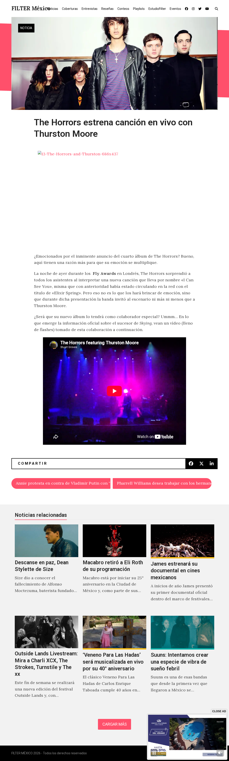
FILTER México (31, 8)
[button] (217, 8)
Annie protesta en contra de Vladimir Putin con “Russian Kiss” (63, 483)
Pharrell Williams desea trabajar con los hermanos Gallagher (164, 483)
